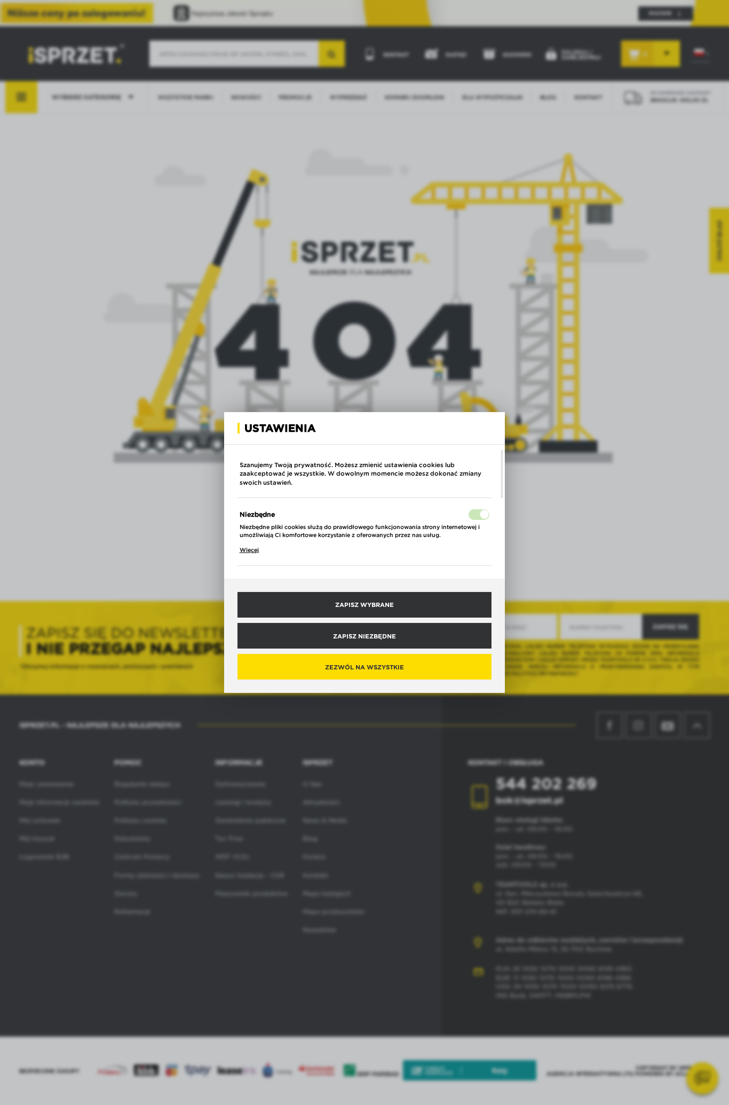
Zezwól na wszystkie (364, 666)
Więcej (249, 550)
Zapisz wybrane (364, 604)
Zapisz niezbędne (364, 635)
